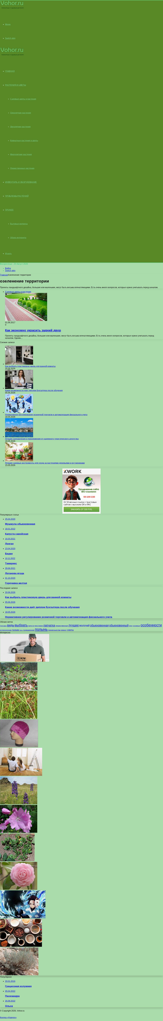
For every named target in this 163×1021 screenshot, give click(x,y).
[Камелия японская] (18, 889)
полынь (41, 629)
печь (21, 630)
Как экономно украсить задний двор (33, 330)
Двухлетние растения (20, 127)
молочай (84, 625)
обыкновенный (118, 625)
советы (70, 630)
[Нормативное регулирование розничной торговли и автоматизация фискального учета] (19, 412)
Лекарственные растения (22, 168)
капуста (31, 626)
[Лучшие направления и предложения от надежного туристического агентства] (19, 436)
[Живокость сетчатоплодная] (18, 804)
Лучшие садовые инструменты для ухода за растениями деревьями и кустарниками (45, 463)
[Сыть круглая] (18, 718)
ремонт (63, 630)
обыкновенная (99, 625)
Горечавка (3, 626)
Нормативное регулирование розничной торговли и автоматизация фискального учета (46, 415)
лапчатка (49, 625)
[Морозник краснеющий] (18, 690)
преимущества (54, 630)
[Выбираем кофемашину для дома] (21, 946)
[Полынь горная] (19, 975)
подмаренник (28, 630)
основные (136, 626)
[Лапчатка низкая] (17, 861)
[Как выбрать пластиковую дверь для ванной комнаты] (19, 364)
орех (130, 626)
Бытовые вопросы (19, 224)
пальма (15, 630)
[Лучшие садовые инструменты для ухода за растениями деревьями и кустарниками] (19, 461)
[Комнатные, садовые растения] (12, 8)
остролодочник (6, 630)
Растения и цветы (15, 85)
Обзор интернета (18, 238)
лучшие (74, 625)
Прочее (9, 210)
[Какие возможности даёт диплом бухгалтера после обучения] (19, 388)
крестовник (39, 626)
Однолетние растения (20, 113)
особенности (151, 625)
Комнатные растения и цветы (24, 140)
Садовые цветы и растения (23, 99)
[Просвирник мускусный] (18, 832)
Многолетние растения (21, 154)
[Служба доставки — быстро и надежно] (24, 661)
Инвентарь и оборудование (21, 182)
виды (10, 625)
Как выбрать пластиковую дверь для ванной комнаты (30, 366)
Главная (4, 275)
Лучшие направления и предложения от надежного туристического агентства (42, 439)
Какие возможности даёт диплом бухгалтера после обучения (34, 390)
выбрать (21, 625)
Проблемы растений (17, 196)
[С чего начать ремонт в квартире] (21, 775)
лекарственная (62, 626)
